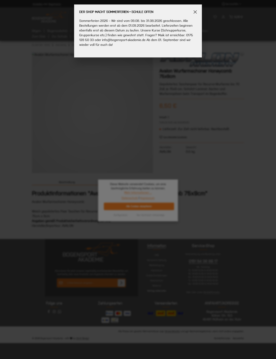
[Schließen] (195, 12)
